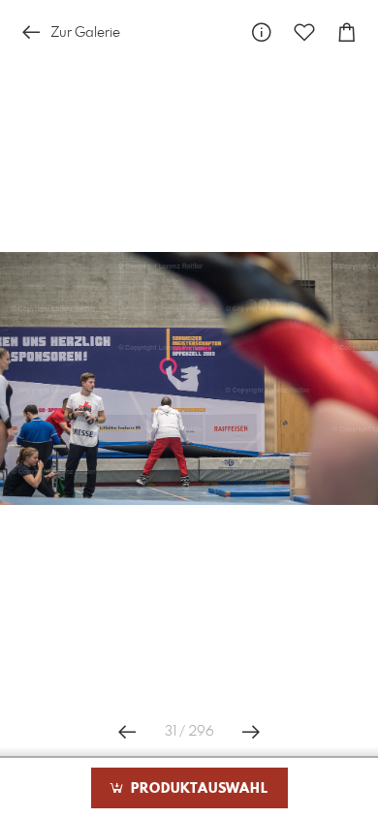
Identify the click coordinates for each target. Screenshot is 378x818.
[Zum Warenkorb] (347, 32)
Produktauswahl (197, 789)
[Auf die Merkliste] (304, 32)
